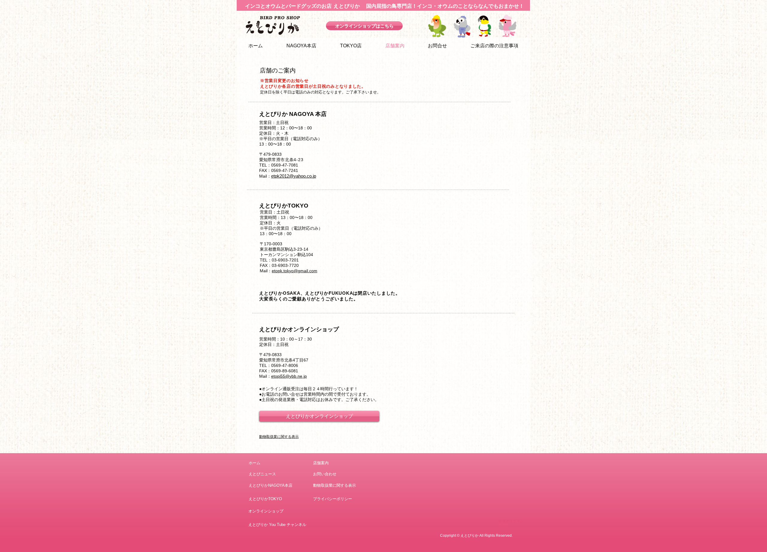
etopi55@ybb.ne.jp (289, 376)
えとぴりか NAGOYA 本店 (293, 114)
